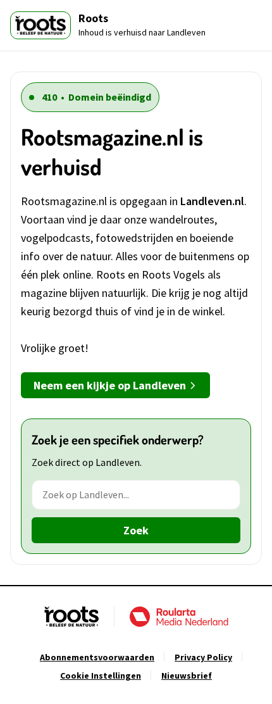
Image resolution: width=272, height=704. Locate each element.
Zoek (136, 530)
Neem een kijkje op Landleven (110, 385)
